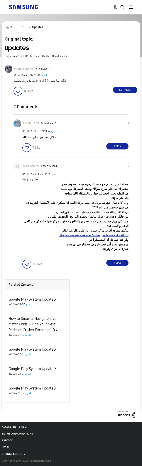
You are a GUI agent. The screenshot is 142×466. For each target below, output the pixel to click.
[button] (131, 68)
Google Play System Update (31, 299)
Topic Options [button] (130, 37)
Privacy (7, 440)
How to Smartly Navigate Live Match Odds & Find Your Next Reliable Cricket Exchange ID (32, 324)
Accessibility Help (15, 426)
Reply (117, 146)
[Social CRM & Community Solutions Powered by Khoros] (126, 414)
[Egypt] (23, 7)
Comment (125, 89)
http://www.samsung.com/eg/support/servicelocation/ (94, 235)
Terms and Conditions (17, 433)
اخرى (44, 74)
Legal (6, 447)
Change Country (13, 454)
